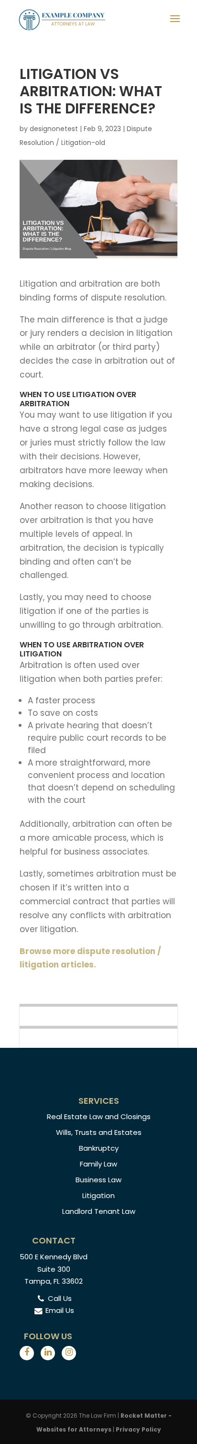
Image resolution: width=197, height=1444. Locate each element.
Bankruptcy (99, 1148)
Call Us (60, 1298)
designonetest (54, 128)
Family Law (98, 1164)
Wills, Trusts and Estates (99, 1132)
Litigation (98, 1195)
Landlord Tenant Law (98, 1211)
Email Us (59, 1310)
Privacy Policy (138, 1429)
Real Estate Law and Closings (99, 1116)
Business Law (98, 1180)
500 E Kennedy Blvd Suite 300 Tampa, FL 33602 (54, 1269)
